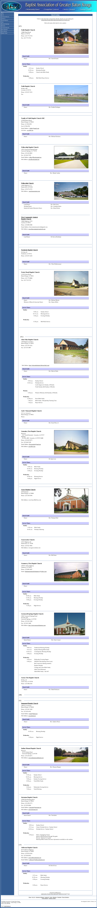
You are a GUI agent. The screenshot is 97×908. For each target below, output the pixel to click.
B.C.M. (33, 897)
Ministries (55, 897)
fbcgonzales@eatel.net (35, 444)
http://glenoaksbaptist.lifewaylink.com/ (39, 365)
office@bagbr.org (7, 906)
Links (51, 897)
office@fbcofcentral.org (35, 157)
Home (30, 897)
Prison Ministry (45, 898)
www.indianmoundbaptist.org (36, 758)
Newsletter (59, 897)
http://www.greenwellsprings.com (37, 625)
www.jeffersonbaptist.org (34, 857)
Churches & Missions (40, 897)
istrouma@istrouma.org (35, 807)
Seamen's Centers (52, 898)
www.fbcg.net (31, 446)
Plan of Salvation (65, 897)
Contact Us (47, 897)
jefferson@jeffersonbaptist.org (37, 859)
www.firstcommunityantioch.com (36, 229)
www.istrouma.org (33, 809)
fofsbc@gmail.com (34, 128)
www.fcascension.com (34, 191)
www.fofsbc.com (30, 130)
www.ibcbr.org (32, 716)
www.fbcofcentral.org (33, 159)
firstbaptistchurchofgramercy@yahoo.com (36, 571)
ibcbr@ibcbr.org (33, 713)
